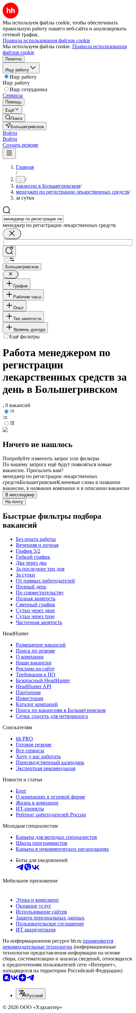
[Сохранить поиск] (9, 251)
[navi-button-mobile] (9, 153)
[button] (10, 133)
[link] (14, 118)
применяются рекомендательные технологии (58, 944)
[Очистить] (12, 233)
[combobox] (33, 218)
